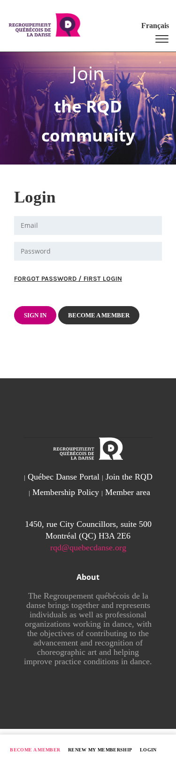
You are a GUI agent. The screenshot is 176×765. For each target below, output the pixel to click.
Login (148, 749)
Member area (127, 492)
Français (155, 26)
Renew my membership (100, 749)
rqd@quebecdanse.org (88, 547)
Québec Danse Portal (63, 476)
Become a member (35, 749)
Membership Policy (65, 492)
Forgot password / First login (68, 279)
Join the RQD (129, 476)
